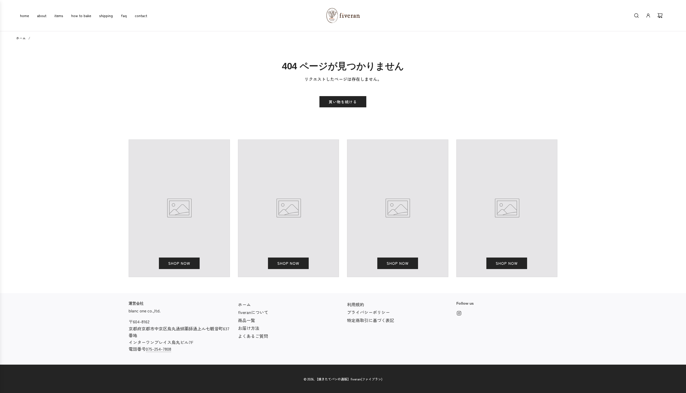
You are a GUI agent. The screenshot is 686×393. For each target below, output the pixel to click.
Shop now (179, 263)
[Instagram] (459, 313)
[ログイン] (648, 15)
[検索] (636, 15)
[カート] (660, 15)
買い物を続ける (343, 101)
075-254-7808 (158, 349)
